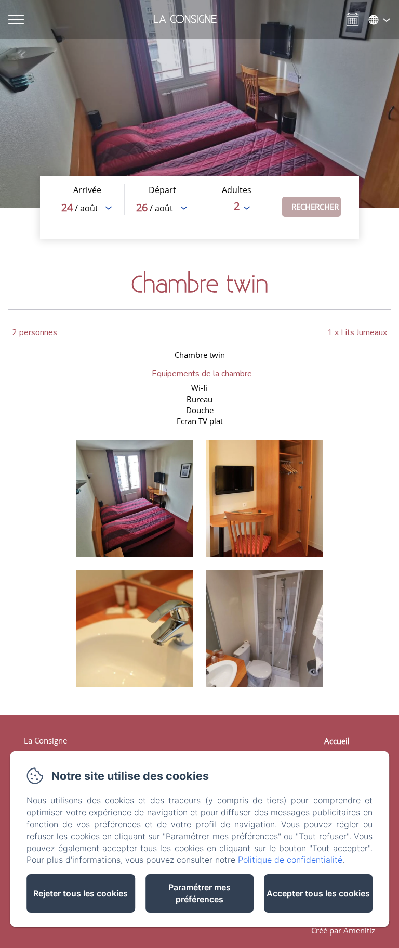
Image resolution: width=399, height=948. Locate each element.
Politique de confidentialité (290, 859)
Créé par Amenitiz (343, 930)
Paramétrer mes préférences (199, 893)
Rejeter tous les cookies (80, 893)
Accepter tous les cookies (318, 893)
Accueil (337, 741)
